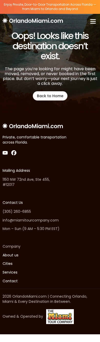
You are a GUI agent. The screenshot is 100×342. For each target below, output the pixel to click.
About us (10, 255)
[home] (33, 21)
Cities (8, 263)
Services (10, 272)
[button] (92, 21)
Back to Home (50, 95)
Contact (10, 281)
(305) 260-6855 (17, 211)
